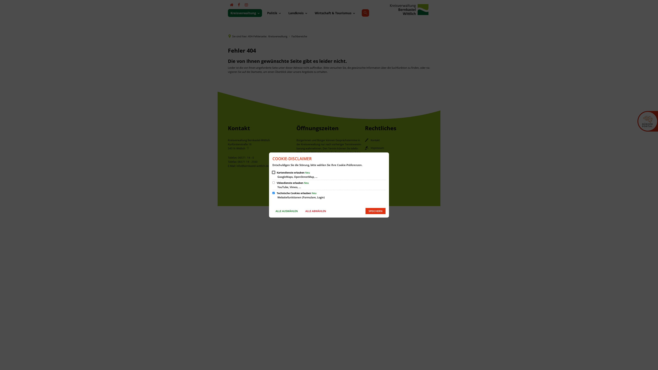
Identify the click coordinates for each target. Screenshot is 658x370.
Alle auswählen (287, 211)
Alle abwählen (315, 211)
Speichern (375, 211)
